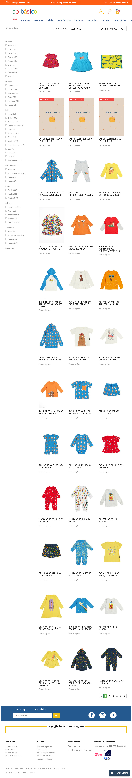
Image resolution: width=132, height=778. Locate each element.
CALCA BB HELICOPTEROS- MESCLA (81, 193)
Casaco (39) (12, 89)
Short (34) (12, 137)
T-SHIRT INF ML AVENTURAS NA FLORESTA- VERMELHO (110, 248)
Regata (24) (12, 105)
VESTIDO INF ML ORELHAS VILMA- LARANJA (81, 247)
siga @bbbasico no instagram (66, 726)
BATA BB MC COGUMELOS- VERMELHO (111, 466)
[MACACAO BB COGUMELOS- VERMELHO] (52, 497)
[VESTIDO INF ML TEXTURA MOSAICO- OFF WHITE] (52, 225)
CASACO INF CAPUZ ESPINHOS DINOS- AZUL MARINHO (80, 683)
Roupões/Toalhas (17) (16, 173)
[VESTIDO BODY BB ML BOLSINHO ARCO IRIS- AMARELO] (52, 659)
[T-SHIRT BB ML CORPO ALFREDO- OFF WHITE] (112, 336)
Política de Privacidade (46, 752)
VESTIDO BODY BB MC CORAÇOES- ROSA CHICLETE (49, 85)
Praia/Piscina (64, 20)
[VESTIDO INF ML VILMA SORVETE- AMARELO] (52, 605)
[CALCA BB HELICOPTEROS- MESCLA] (81, 171)
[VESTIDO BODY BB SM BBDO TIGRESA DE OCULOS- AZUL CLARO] (81, 62)
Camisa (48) (12, 85)
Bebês (50, 20)
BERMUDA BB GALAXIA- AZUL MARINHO (50, 574)
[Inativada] (107, 755)
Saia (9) (11, 149)
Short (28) (12, 65)
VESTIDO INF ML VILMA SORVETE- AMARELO (50, 628)
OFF (15, 19)
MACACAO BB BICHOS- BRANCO (79, 520)
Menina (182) (13, 194)
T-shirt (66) (12, 118)
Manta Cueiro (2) (14, 160)
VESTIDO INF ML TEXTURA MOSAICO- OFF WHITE (51, 247)
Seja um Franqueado (13, 755)
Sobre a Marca (11, 746)
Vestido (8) (12, 72)
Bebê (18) (11, 169)
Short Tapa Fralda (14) (16, 145)
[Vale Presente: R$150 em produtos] (112, 117)
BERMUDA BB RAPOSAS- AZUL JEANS (110, 412)
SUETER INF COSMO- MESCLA (108, 520)
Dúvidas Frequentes (44, 746)
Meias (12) (12, 211)
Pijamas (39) (13, 93)
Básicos (79, 20)
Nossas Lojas (10, 749)
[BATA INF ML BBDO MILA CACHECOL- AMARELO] (112, 171)
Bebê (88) (12, 231)
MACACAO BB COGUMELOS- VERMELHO (51, 520)
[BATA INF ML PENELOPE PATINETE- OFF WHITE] (81, 280)
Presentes (92, 20)
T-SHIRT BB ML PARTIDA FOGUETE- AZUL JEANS (80, 628)
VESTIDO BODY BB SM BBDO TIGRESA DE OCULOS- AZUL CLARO (79, 85)
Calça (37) (12, 97)
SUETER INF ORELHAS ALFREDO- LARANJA (109, 303)
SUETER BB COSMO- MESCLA (108, 628)
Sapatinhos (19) (14, 207)
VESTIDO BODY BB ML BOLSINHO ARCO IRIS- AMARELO (49, 683)
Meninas (25, 20)
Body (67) (12, 114)
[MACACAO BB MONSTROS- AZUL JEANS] (81, 551)
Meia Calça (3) (13, 222)
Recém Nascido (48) (15, 125)
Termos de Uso (11, 752)
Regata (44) (12, 53)
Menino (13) (12, 243)
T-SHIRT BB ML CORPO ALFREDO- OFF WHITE (110, 358)
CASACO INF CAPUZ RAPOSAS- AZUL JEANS (50, 358)
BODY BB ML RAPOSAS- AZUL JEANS (80, 466)
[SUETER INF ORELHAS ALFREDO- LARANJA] (112, 280)
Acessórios (120, 20)
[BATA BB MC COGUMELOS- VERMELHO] (112, 443)
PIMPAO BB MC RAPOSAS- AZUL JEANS (51, 466)
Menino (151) (13, 198)
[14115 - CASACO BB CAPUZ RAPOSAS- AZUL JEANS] (52, 171)
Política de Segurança (45, 755)
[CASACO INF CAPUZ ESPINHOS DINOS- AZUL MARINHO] (81, 659)
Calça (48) (12, 49)
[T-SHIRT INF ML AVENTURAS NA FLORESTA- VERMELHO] (112, 225)
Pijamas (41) (12, 57)
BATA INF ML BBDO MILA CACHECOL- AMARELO (110, 193)
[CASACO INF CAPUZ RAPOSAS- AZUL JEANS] (52, 336)
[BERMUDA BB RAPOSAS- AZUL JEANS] (112, 390)
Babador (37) (13, 133)
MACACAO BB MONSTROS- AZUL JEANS (81, 574)
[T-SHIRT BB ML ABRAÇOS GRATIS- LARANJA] (52, 390)
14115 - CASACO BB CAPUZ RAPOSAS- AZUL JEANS (51, 193)
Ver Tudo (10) (13, 69)
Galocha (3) (12, 218)
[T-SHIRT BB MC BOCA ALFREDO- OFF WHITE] (81, 336)
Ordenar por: (60, 28)
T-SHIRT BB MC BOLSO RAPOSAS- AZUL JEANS (80, 412)
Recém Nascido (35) (16, 235)
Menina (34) (12, 239)
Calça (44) (11, 129)
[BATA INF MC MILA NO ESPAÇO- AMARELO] (112, 551)
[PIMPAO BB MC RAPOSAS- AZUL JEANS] (52, 443)
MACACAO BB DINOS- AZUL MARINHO (111, 682)
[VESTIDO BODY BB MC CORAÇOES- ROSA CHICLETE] (52, 62)
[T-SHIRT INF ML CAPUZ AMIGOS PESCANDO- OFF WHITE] (52, 280)
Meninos (38, 20)
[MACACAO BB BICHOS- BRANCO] (81, 497)
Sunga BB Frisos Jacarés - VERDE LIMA (110, 84)
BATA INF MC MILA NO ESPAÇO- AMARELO (109, 574)
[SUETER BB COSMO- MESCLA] (112, 605)
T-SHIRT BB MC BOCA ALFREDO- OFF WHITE (79, 358)
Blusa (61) (12, 45)
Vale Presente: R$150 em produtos (110, 140)
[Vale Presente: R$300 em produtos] (52, 117)
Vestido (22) (13, 141)
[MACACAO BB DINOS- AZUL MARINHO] (112, 659)
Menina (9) (12, 177)
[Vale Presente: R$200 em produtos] (81, 117)
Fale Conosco (42, 749)
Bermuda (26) (13, 101)
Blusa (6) (11, 156)
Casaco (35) (12, 61)
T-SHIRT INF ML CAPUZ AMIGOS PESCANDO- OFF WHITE (50, 304)
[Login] (101, 12)
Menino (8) (12, 181)
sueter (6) (12, 152)
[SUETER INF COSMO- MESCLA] (112, 497)
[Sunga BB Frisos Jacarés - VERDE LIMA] (112, 62)
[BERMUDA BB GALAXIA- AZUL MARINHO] (52, 551)
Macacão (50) (13, 121)
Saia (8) (11, 76)
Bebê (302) (12, 190)
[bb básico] (25, 11)
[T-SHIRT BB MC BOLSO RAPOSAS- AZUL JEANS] (81, 390)
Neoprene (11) (13, 214)
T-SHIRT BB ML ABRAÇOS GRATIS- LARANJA (51, 412)
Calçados (106, 20)
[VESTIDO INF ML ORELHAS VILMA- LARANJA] (81, 225)
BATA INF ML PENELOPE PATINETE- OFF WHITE (80, 303)
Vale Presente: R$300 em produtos (50, 140)
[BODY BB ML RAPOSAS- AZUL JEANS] (81, 443)
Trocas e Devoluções (45, 758)
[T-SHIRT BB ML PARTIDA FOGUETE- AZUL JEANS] (81, 605)
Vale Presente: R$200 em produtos (80, 140)
